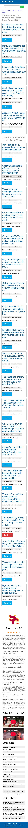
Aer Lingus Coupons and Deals (9, 599)
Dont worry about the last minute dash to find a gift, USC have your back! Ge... (14, 806)
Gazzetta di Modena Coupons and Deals (12, 179)
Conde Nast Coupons (8, 786)
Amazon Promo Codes (8, 771)
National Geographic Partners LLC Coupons (13, 784)
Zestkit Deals (6, 789)
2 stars (11, 632)
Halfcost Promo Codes (8, 752)
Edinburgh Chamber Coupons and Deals (12, 552)
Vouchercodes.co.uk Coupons (10, 757)
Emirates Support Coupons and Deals (11, 575)
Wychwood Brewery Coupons (10, 766)
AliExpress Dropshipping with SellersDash (13, 825)
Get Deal (7, 40)
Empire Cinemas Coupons (9, 764)
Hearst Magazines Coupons (10, 776)
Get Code (7, 535)
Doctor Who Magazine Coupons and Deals (12, 484)
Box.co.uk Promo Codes (9, 762)
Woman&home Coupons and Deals (10, 296)
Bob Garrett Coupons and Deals (9, 320)
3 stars (14, 632)
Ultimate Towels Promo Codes (10, 781)
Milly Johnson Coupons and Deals (10, 249)
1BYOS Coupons (7, 774)
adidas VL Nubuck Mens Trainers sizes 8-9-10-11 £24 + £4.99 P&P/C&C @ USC (13, 817)
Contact (5, 825)
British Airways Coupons (9, 747)
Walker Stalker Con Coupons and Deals (11, 203)
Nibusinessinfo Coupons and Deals (10, 367)
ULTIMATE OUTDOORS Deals (10, 769)
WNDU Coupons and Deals (8, 156)
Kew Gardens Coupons (8, 754)
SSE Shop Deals (7, 749)
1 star (8, 632)
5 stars (19, 632)
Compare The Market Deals (10, 759)
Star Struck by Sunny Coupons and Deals (12, 461)
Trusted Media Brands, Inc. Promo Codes (13, 791)
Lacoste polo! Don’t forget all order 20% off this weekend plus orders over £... (13, 810)
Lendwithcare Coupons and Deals (10, 343)
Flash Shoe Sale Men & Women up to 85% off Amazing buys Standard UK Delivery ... (13, 814)
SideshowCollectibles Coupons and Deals (12, 390)
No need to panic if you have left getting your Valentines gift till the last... (13, 803)
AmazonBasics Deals (8, 779)
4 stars (16, 632)
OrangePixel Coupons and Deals (10, 437)
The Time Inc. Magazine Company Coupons (13, 794)
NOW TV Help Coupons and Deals (10, 273)
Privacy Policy (11, 825)
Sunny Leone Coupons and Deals (10, 507)
